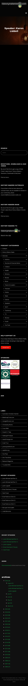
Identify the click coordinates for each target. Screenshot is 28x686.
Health (7, 270)
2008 (7, 661)
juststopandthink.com (8, 446)
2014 (7, 642)
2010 (7, 654)
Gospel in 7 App (6, 432)
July (9, 594)
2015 (7, 639)
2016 (7, 636)
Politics (7, 292)
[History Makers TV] (10, 230)
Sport (6, 307)
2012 (7, 648)
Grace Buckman (16, 58)
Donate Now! (6, 347)
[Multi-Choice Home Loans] (5, 364)
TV (5, 314)
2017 (7, 633)
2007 (7, 664)
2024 (7, 612)
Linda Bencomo (6, 511)
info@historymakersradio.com (12, 195)
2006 (7, 667)
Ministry (7, 274)
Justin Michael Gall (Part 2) (9, 478)
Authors (7, 259)
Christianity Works (7, 425)
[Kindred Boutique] (14, 364)
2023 (7, 615)
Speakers (7, 303)
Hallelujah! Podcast (7, 435)
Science (7, 299)
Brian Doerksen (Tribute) (9, 489)
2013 (7, 645)
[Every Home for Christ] (5, 374)
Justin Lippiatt (6, 486)
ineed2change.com (7, 439)
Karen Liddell (9, 55)
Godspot (4, 248)
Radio (6, 296)
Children (7, 267)
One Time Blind (6, 457)
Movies (7, 278)
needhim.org (5, 450)
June (10, 597)
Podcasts (7, 288)
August (10, 583)
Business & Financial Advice (12, 263)
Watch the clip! (6, 235)
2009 (7, 657)
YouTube (7, 325)
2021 (7, 621)
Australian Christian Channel (10, 414)
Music (6, 281)
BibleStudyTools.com (8, 417)
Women (7, 318)
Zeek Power (5, 493)
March (10, 606)
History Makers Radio (8, 252)
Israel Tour (5, 443)
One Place (5, 454)
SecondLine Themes (18, 679)
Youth (6, 321)
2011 (7, 651)
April (10, 603)
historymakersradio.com (11, 678)
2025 (7, 609)
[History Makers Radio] (14, 5)
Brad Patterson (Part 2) (8, 500)
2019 (7, 627)
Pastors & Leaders (10, 285)
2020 (7, 624)
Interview (5, 256)
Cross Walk (5, 428)
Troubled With (6, 465)
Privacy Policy (22, 678)
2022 (7, 618)
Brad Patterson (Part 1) (8, 504)
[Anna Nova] (5, 384)
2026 (7, 581)
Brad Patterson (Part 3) (8, 497)
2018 (7, 630)
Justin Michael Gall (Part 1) (9, 482)
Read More (6, 123)
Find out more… (5, 177)
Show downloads (6, 565)
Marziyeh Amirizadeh (8, 507)
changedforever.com (8, 421)
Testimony (8, 310)
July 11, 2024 (7, 58)
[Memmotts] (14, 374)
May (10, 600)
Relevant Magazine (7, 461)
